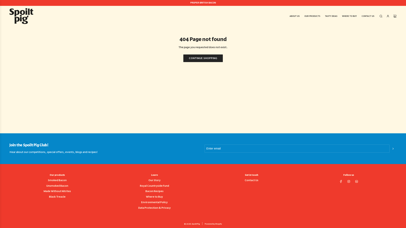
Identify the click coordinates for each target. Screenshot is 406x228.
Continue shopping (203, 58)
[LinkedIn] (356, 181)
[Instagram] (348, 181)
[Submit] (393, 148)
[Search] (380, 16)
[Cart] (394, 16)
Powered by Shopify (213, 224)
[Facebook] (340, 181)
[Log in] (387, 16)
